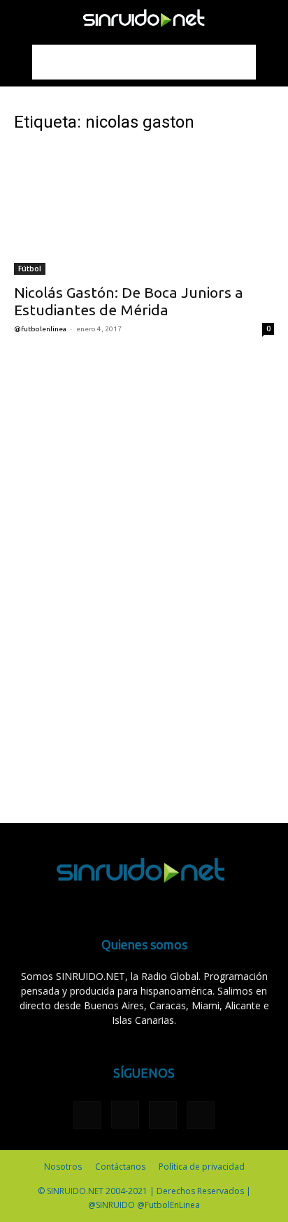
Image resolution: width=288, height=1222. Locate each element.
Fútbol (29, 268)
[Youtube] (201, 1115)
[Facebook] (87, 1115)
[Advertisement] (144, 62)
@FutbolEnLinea (40, 329)
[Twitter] (163, 1115)
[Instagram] (125, 1115)
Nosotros (63, 1166)
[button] (23, 19)
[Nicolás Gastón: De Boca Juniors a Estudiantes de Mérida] (144, 210)
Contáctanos (120, 1166)
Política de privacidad (202, 1166)
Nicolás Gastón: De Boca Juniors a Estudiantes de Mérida (128, 301)
